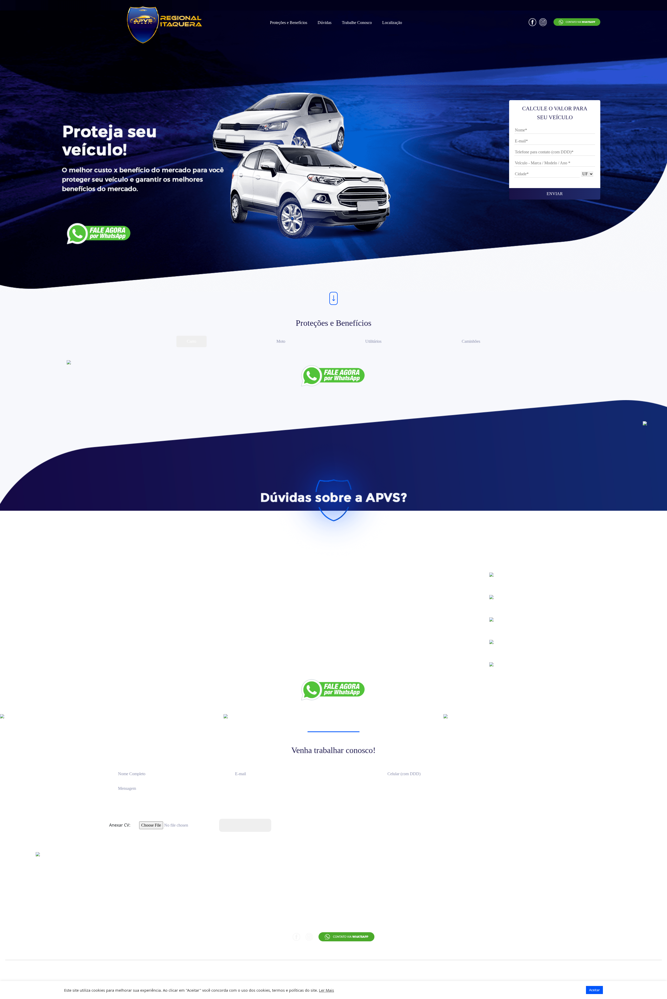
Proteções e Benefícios (288, 22)
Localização (392, 22)
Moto (280, 341)
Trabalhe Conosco (357, 22)
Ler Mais (326, 990)
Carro (191, 341)
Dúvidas (324, 22)
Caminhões (471, 341)
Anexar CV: (119, 825)
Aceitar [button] (594, 990)
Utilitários (373, 341)
